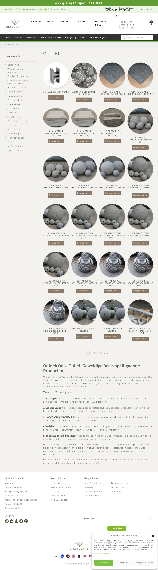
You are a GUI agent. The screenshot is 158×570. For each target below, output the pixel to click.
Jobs (140, 9)
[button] (153, 536)
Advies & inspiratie (13, 37)
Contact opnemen (14, 488)
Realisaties (31, 37)
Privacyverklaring (13, 508)
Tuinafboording (15, 96)
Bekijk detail (54, 97)
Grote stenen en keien (18, 121)
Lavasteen (12, 113)
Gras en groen (14, 105)
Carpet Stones (17, 146)
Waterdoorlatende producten (16, 70)
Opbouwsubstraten (93, 492)
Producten (36, 21)
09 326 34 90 (111, 9)
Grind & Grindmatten (17, 76)
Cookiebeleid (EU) (13, 504)
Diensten (50, 21)
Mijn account (125, 22)
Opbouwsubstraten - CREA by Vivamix (17, 82)
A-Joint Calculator (59, 500)
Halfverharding (14, 92)
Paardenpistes (14, 130)
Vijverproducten (15, 151)
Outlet (10, 142)
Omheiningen (14, 134)
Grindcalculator (58, 496)
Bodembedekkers (16, 100)
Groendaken (13, 109)
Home (8, 45)
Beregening (70, 37)
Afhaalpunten (11, 496)
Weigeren (124, 563)
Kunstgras (12, 126)
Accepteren (104, 563)
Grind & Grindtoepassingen (92, 37)
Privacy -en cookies (101, 553)
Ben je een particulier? (51, 37)
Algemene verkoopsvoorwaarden (21, 500)
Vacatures (10, 483)
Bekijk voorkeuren (144, 563)
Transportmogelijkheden (17, 492)
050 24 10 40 (126, 9)
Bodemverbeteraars (17, 88)
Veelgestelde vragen (61, 488)
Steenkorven (13, 117)
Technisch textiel (15, 138)
